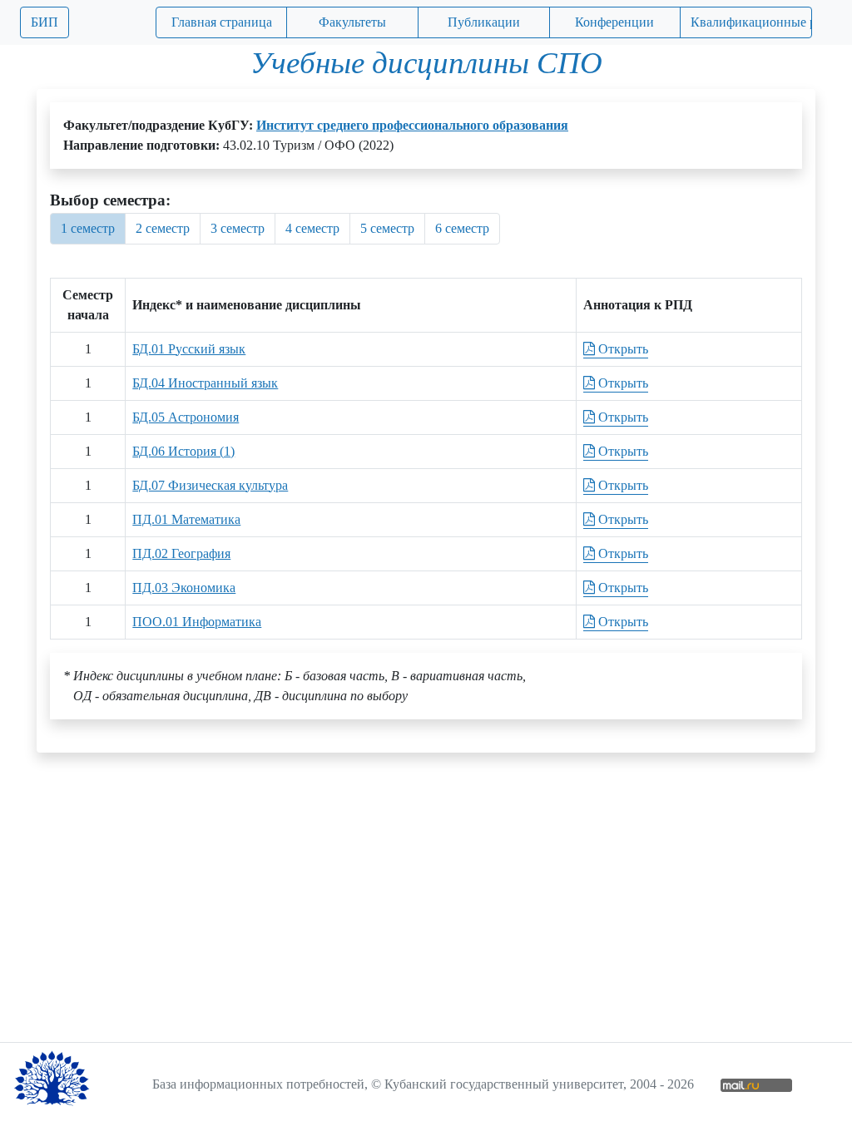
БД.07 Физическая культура (210, 485)
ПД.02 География (181, 553)
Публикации (484, 22)
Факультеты (352, 22)
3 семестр (238, 228)
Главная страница (221, 22)
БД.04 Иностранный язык (205, 383)
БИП (44, 22)
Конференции (614, 22)
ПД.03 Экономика (183, 587)
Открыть (621, 349)
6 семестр (462, 228)
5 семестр (387, 228)
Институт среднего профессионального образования (412, 125)
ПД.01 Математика (186, 519)
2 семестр (163, 228)
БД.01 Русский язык (188, 349)
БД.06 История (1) (183, 451)
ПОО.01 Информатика (196, 622)
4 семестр (312, 228)
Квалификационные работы (751, 22)
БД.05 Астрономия (185, 417)
